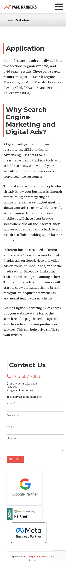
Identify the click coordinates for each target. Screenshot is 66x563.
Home (10, 20)
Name (11, 403)
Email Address (15, 415)
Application (22, 20)
